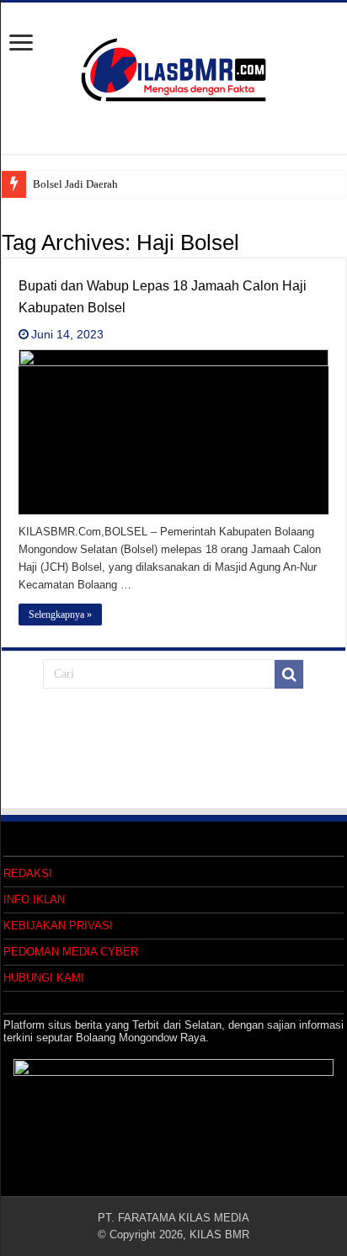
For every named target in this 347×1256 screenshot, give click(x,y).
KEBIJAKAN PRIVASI (58, 925)
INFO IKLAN (34, 899)
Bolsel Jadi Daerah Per (84, 184)
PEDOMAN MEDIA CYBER (70, 951)
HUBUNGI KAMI (43, 977)
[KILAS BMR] (173, 66)
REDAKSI (27, 873)
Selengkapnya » (60, 614)
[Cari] (289, 674)
